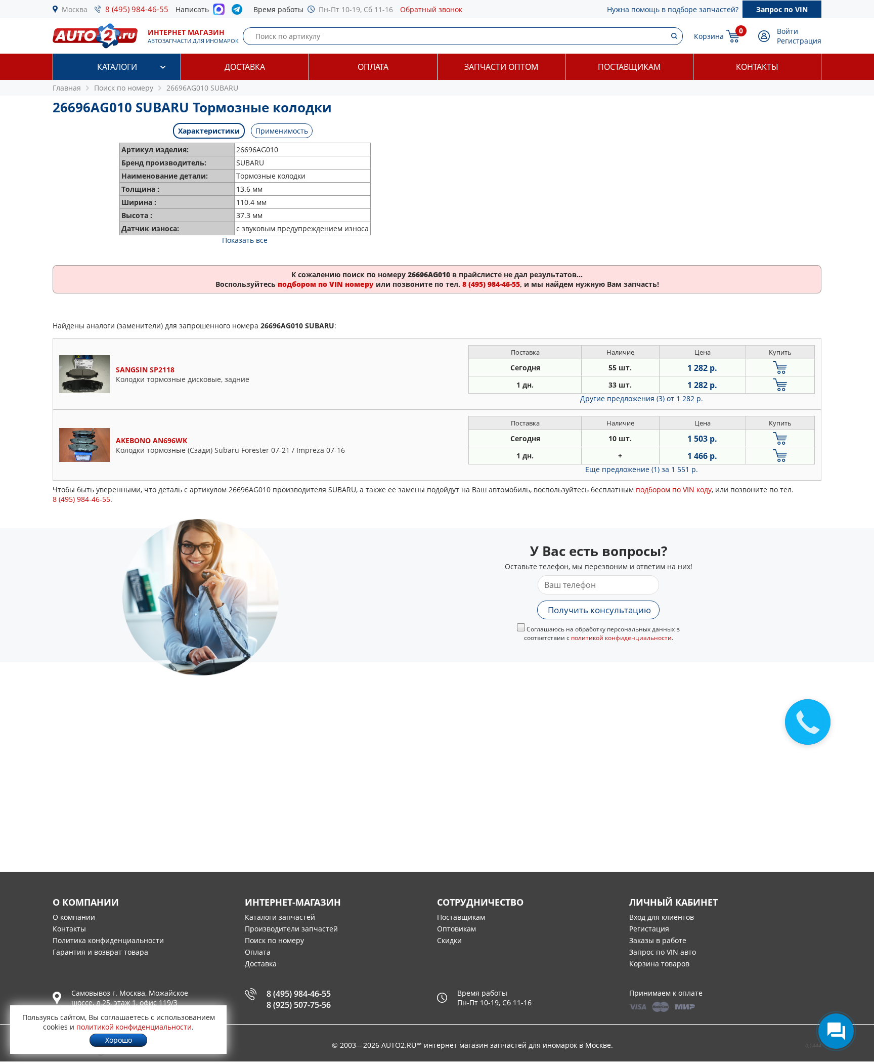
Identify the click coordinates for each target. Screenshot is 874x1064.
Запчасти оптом (501, 66)
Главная (67, 88)
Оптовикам (456, 928)
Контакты (757, 66)
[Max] (219, 12)
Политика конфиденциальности (108, 940)
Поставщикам (629, 66)
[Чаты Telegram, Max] (836, 1031)
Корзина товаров (659, 963)
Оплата (373, 66)
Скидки (449, 940)
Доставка (245, 66)
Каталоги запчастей (280, 917)
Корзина (709, 36)
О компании (74, 917)
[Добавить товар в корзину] (780, 367)
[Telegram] (239, 12)
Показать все (245, 240)
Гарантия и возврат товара (100, 952)
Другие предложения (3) (641, 398)
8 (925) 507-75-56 (299, 1004)
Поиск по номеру (274, 940)
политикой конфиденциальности (621, 637)
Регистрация (799, 41)
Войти (787, 31)
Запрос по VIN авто (662, 952)
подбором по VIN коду (674, 489)
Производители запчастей (291, 928)
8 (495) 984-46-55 (136, 9)
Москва (75, 9)
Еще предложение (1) (641, 469)
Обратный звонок (431, 9)
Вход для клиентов (661, 917)
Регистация (649, 928)
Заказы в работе (657, 940)
